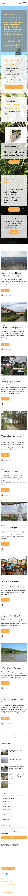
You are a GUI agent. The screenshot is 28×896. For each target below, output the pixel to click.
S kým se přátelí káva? (10, 616)
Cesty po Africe (6, 801)
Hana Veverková (7, 295)
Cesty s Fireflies (6, 809)
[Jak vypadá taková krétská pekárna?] (4, 752)
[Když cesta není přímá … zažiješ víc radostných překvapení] (4, 776)
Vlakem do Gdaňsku (9, 471)
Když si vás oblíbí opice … (12, 668)
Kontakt (3, 878)
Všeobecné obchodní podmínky (8, 884)
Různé (4, 817)
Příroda (4, 814)
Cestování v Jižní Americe (8, 798)
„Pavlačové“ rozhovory (15, 759)
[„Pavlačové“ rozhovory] (4, 760)
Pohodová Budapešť (9, 527)
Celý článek (5, 290)
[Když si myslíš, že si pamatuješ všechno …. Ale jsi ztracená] (4, 768)
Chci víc (14, 838)
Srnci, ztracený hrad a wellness (16, 784)
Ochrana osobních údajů (6, 881)
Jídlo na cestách (6, 811)
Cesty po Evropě (6, 806)
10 (14, 737)
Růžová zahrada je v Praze (12, 327)
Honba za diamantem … (11, 581)
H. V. (3, 3)
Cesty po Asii (5, 803)
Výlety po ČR (6, 819)
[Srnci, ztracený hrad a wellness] (4, 784)
